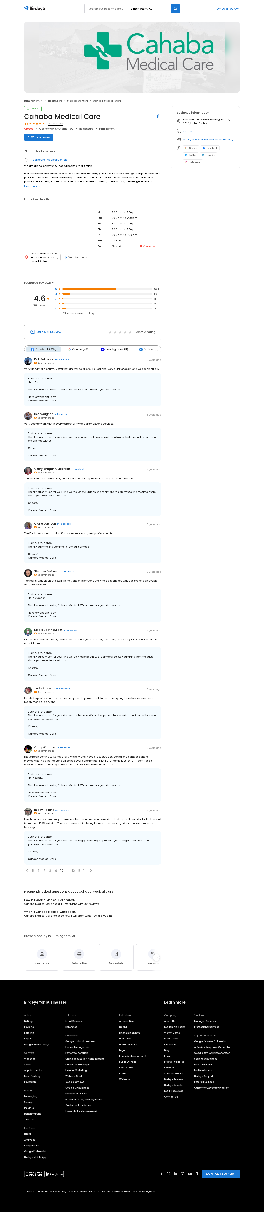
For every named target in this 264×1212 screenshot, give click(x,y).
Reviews (29, 1027)
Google (193, 148)
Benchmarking (32, 1113)
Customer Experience (78, 1105)
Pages (28, 1038)
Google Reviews (74, 1082)
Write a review (228, 8)
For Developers (203, 1070)
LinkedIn (210, 154)
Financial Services (129, 1032)
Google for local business (80, 1041)
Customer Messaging (78, 1064)
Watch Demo (172, 1032)
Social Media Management (81, 1111)
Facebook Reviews (76, 1093)
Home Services (128, 1044)
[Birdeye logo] (35, 8)
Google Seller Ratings (36, 1044)
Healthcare (55, 101)
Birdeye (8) (151, 349)
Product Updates (174, 1061)
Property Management (132, 1056)
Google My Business (77, 1087)
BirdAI (27, 1133)
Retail (122, 1073)
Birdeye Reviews (173, 1079)
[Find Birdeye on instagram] (182, 1174)
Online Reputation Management (84, 1058)
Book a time (171, 1038)
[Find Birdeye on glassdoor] (197, 1174)
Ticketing (29, 1119)
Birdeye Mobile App (35, 1157)
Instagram (195, 161)
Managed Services (205, 1021)
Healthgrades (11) (117, 349)
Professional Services (206, 1027)
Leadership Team (174, 1027)
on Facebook (62, 359)
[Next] (156, 957)
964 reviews (55, 123)
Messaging (30, 1096)
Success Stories (173, 1073)
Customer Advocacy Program (211, 1087)
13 (79, 870)
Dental (123, 1027)
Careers (169, 1067)
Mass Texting (32, 1076)
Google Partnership (35, 1151)
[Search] (175, 8)
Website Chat (73, 1076)
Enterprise (71, 1027)
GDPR (83, 1191)
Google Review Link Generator (212, 1053)
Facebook (212, 148)
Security (73, 1191)
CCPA (101, 1191)
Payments (30, 1082)
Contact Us (171, 1096)
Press (167, 1056)
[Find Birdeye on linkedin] (175, 1174)
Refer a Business (204, 1082)
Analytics (29, 1139)
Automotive (126, 1021)
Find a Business (203, 1064)
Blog (166, 1050)
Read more (30, 186)
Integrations (31, 1145)
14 (85, 870)
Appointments (33, 1070)
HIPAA (92, 1191)
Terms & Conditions (36, 1191)
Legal (122, 1050)
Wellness (124, 1079)
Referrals (29, 1032)
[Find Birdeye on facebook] (161, 1174)
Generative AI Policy (119, 1191)
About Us (169, 1021)
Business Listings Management (84, 1099)
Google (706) (81, 349)
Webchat (29, 1058)
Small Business (74, 1021)
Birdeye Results (173, 1085)
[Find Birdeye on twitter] (168, 1174)
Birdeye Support (203, 1076)
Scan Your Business (205, 1058)
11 (68, 870)
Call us (187, 131)
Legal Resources (173, 1091)
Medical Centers (77, 101)
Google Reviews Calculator (210, 1041)
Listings (28, 1021)
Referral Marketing (76, 1070)
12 (73, 870)
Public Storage (127, 1061)
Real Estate (126, 1067)
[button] (27, 870)
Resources (170, 1044)
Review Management (78, 1047)
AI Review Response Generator (212, 1047)
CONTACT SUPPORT (221, 1174)
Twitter (192, 154)
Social (27, 1064)
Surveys (28, 1102)
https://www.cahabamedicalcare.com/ (208, 139)
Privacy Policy (58, 1191)
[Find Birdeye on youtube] (190, 1174)
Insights (29, 1108)
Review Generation (76, 1053)
